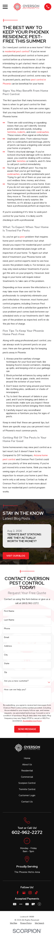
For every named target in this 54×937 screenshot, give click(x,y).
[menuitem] (13, 923)
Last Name (9, 620)
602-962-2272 (27, 832)
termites (11, 132)
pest (22, 236)
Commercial (27, 776)
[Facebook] (17, 892)
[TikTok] (36, 892)
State (6, 663)
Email (6, 637)
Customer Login (27, 795)
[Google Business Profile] (24, 892)
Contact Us (27, 801)
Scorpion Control (27, 783)
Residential (27, 770)
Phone (7, 628)
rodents (21, 132)
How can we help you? (15, 689)
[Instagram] (30, 892)
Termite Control (27, 789)
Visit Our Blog (15, 555)
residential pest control (17, 51)
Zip (5, 672)
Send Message (27, 729)
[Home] (26, 6)
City (6, 655)
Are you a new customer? (16, 681)
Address (8, 646)
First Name (9, 611)
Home (27, 758)
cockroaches (42, 132)
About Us (27, 764)
